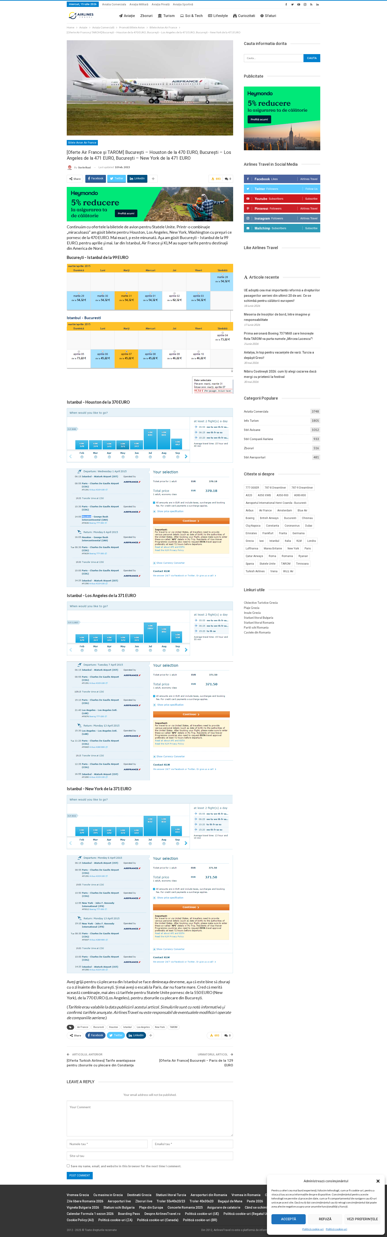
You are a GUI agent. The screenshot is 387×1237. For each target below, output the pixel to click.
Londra (311, 540)
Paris (308, 548)
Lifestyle (220, 16)
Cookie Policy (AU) (80, 1220)
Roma (272, 556)
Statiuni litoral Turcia (171, 1195)
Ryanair (303, 556)
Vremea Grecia (78, 1195)
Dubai (308, 525)
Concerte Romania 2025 (185, 1207)
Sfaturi (270, 16)
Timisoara (302, 563)
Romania (287, 556)
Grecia (250, 540)
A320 (249, 495)
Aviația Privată (161, 4)
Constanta (272, 525)
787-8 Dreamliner (275, 487)
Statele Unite (267, 563)
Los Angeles (143, 1027)
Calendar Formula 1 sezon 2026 (90, 1214)
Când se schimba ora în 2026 (266, 1207)
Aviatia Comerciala (114, 4)
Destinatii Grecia (139, 1195)
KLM (299, 540)
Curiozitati (246, 16)
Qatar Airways (254, 556)
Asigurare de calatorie (223, 1207)
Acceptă (288, 1219)
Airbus (250, 510)
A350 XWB (264, 495)
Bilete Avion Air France (82, 142)
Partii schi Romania (256, 627)
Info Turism (251, 420)
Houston (113, 1027)
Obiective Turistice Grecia (261, 602)
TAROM (173, 1027)
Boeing (250, 518)
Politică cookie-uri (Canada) (157, 1220)
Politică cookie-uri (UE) (202, 1214)
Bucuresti (98, 1027)
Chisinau (307, 518)
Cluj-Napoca (253, 525)
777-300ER (252, 487)
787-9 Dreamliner (302, 487)
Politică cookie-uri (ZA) (115, 1220)
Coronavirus (292, 525)
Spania (250, 563)
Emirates (251, 533)
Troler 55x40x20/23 (171, 1201)
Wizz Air (288, 571)
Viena (273, 571)
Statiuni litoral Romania (259, 622)
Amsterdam (284, 510)
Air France (82, 1027)
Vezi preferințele (362, 1219)
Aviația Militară (138, 4)
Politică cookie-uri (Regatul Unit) (247, 1214)
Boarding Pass (129, 1214)
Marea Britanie (273, 548)
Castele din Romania (257, 632)
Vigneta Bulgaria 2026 (83, 1207)
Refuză (325, 1219)
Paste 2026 (255, 1201)
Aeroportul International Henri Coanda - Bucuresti (276, 502)
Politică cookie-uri (313, 1229)
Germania (298, 533)
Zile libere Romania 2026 (85, 1201)
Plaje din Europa (151, 1207)
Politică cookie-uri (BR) (200, 1220)
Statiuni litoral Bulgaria (258, 617)
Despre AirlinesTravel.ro (162, 1214)
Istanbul (127, 1027)
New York (160, 1027)
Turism (169, 16)
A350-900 (282, 495)
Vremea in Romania (246, 1195)
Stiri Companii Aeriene (258, 439)
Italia (288, 540)
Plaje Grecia (251, 608)
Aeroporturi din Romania (209, 1195)
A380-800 (300, 495)
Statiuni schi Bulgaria (119, 1207)
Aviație (129, 16)
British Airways (269, 518)
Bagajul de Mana (230, 1201)
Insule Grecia (252, 612)
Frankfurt (267, 533)
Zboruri (146, 16)
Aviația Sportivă (183, 4)
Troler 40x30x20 (201, 1201)
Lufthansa (252, 548)
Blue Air (302, 510)
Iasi (261, 540)
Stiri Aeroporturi (254, 457)
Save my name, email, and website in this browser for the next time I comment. (126, 1166)
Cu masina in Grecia (108, 1195)
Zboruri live (143, 1201)
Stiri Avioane (252, 430)
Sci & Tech (194, 16)
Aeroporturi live (119, 1201)
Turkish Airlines (255, 571)
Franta (283, 533)
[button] (378, 1181)
